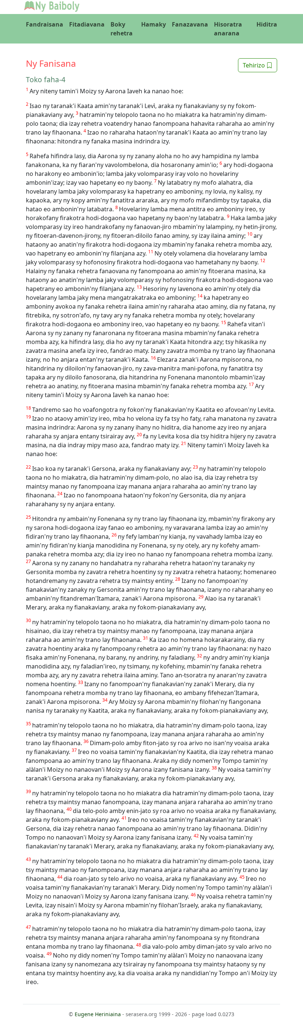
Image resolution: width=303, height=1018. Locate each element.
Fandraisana (44, 24)
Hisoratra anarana (228, 28)
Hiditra (266, 24)
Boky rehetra (121, 28)
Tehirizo (254, 65)
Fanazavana (190, 24)
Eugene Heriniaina (98, 1014)
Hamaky (153, 24)
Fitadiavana (87, 24)
